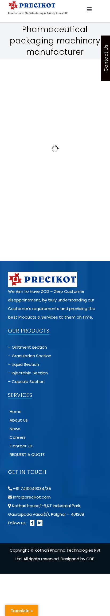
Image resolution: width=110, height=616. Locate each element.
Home (16, 411)
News (15, 428)
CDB (90, 559)
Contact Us (21, 446)
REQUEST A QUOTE (27, 454)
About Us (19, 420)
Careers (18, 437)
